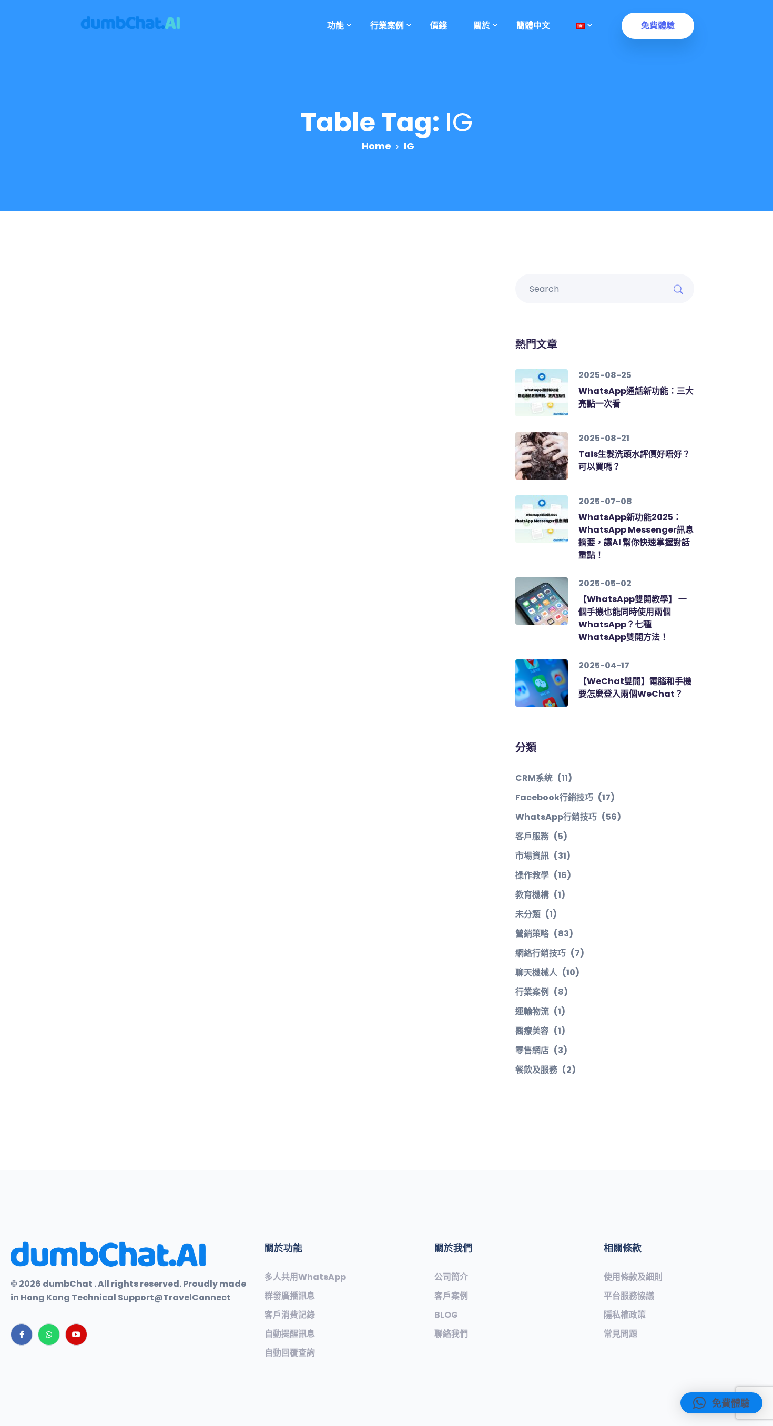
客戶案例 (451, 1296)
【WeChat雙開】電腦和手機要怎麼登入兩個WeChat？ (634, 687)
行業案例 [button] (387, 25)
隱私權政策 (625, 1315)
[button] (580, 26)
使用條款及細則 (633, 1277)
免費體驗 (658, 25)
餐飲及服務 (545, 1070)
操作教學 (543, 875)
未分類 (536, 914)
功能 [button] (335, 25)
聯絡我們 (451, 1334)
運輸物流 (540, 1011)
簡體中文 (533, 25)
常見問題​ (620, 1334)
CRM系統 (543, 778)
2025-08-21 (603, 438)
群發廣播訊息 (290, 1296)
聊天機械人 (547, 973)
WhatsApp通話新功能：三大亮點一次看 (636, 397)
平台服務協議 (629, 1296)
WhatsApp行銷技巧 (568, 817)
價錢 (438, 25)
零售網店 (541, 1050)
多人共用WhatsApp (305, 1277)
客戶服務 (541, 836)
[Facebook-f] (22, 1334)
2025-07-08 (605, 501)
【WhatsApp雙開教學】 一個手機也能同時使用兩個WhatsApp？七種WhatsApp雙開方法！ (632, 618)
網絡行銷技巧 (549, 953)
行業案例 (541, 992)
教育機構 (540, 895)
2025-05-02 (605, 583)
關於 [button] (481, 25)
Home (376, 145)
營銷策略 (544, 934)
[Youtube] (76, 1334)
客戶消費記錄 (290, 1315)
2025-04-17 (603, 665)
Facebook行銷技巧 (565, 797)
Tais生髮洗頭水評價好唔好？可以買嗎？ (634, 460)
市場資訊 (543, 856)
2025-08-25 (605, 375)
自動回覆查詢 (290, 1353)
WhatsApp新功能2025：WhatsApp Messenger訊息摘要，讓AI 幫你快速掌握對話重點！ (636, 536)
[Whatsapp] (49, 1334)
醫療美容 (540, 1031)
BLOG (446, 1315)
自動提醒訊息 (290, 1334)
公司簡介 (451, 1277)
